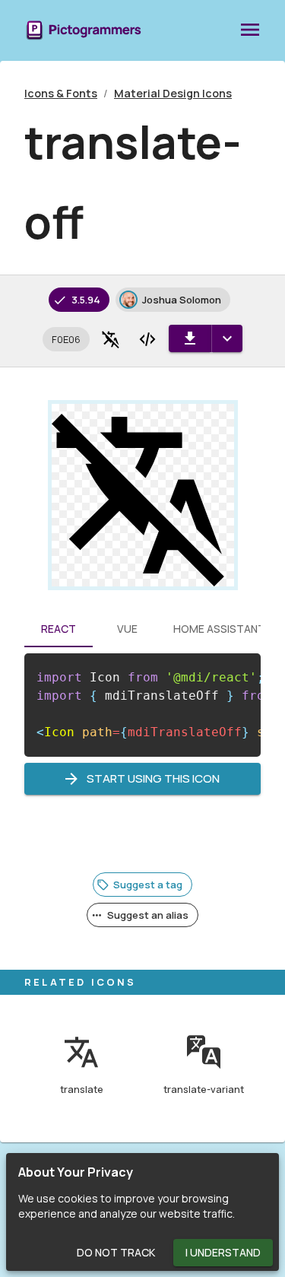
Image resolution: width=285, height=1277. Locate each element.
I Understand (223, 1252)
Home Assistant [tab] (219, 628)
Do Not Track (116, 1252)
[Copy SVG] (147, 339)
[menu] (250, 30)
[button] (66, 339)
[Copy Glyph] (111, 339)
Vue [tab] (127, 628)
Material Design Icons (173, 93)
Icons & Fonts (60, 93)
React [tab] (58, 628)
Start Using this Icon (153, 778)
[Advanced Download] (226, 338)
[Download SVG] (190, 338)
